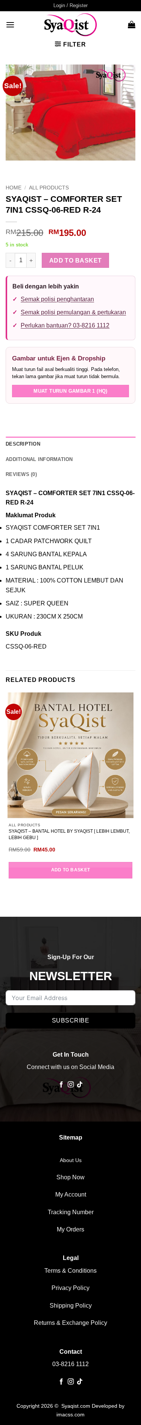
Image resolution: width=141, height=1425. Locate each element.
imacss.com (70, 1414)
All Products (49, 188)
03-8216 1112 (70, 1364)
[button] (70, 5)
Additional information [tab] (39, 459)
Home (13, 188)
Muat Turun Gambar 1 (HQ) (70, 391)
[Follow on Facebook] (61, 1084)
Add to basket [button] (70, 870)
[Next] (33, 168)
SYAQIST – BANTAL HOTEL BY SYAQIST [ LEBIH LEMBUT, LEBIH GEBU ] (69, 834)
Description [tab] (23, 444)
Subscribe (70, 1020)
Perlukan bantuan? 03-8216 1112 (65, 325)
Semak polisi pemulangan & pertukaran (73, 312)
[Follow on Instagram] (70, 1084)
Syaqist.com (76, 1406)
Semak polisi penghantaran (57, 299)
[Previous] (13, 168)
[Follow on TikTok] (80, 1084)
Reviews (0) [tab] (21, 474)
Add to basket (75, 260)
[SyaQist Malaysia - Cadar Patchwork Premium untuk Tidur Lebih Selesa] (70, 24)
